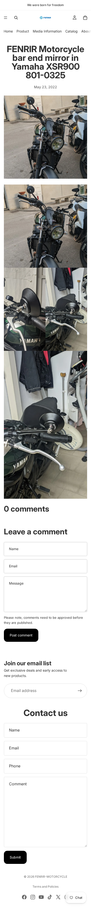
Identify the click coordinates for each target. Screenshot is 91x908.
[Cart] (85, 17)
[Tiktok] (50, 897)
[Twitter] (58, 897)
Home (8, 31)
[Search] (16, 17)
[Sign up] (80, 691)
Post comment (21, 635)
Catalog (71, 31)
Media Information (47, 31)
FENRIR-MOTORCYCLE (51, 876)
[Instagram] (33, 897)
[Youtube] (41, 897)
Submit (15, 857)
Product (23, 31)
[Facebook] (24, 897)
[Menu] (5, 17)
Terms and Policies (45, 886)
